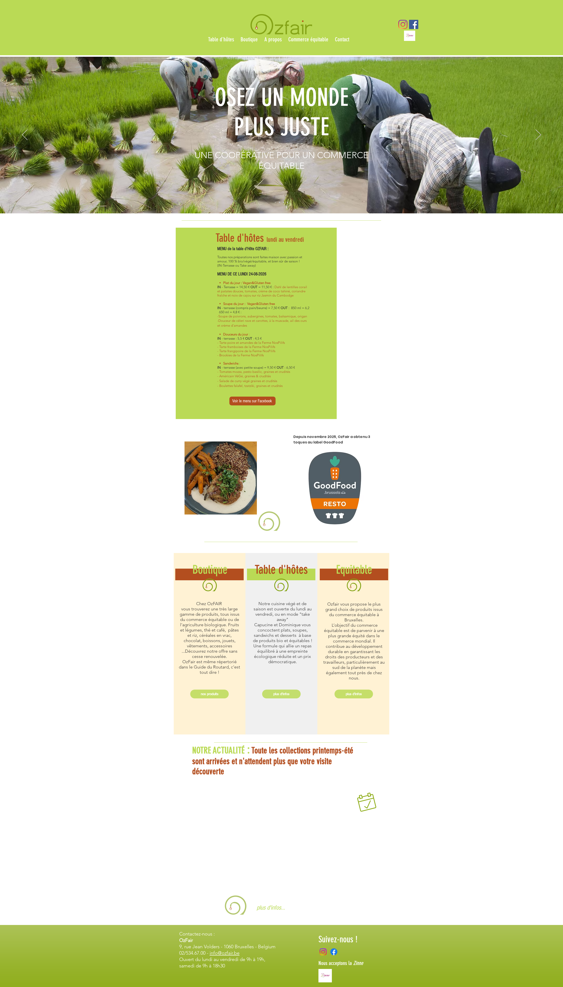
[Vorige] (24, 135)
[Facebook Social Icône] (413, 24)
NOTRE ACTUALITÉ (218, 750)
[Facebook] (333, 951)
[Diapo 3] (283, 202)
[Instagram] (403, 24)
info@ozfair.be (224, 953)
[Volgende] (538, 135)
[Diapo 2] (279, 202)
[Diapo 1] (275, 202)
